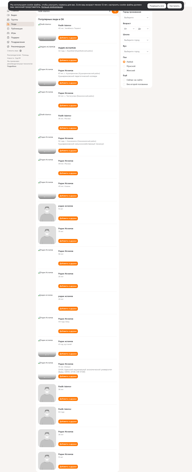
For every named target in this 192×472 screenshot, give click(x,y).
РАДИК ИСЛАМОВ (67, 48)
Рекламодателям (14, 55)
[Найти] (115, 11)
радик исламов (65, 206)
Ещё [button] (17, 58)
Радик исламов (65, 341)
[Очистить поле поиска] (110, 11)
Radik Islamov (64, 25)
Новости (10, 58)
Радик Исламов (65, 70)
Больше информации (52, 7)
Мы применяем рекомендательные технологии (19, 63)
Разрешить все (157, 6)
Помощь (25, 55)
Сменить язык (12, 51)
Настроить (174, 6)
